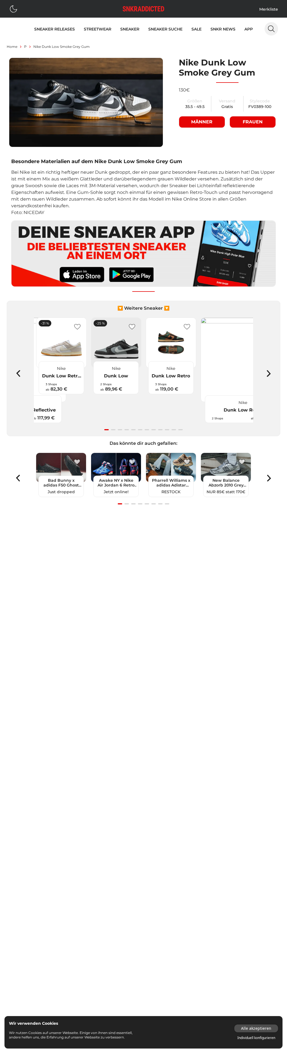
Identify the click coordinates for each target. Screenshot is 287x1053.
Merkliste (268, 9)
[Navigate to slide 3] (120, 429)
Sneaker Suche (165, 29)
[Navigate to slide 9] (160, 429)
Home (12, 46)
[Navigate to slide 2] (113, 429)
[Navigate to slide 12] (180, 429)
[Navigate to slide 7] (147, 429)
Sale (196, 29)
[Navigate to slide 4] (126, 429)
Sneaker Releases (54, 29)
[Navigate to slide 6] (140, 429)
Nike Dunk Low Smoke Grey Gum (61, 46)
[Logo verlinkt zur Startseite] (143, 9)
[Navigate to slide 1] (106, 429)
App (248, 29)
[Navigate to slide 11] (173, 429)
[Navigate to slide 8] (153, 429)
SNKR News (222, 29)
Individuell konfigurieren (256, 1038)
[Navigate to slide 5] (133, 429)
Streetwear (97, 29)
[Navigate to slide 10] (167, 429)
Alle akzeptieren (256, 1028)
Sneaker (129, 29)
